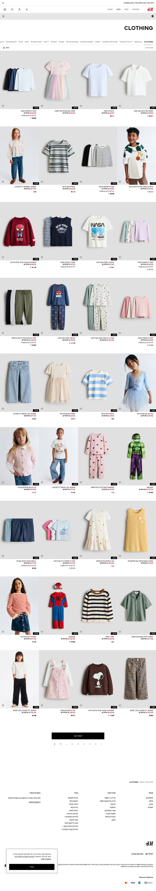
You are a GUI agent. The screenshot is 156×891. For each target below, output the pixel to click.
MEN (126, 9)
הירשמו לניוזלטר (34, 802)
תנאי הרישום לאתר (71, 823)
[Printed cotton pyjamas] (97, 456)
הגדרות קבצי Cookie (70, 829)
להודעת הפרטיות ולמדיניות (24, 856)
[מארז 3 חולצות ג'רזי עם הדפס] (58, 530)
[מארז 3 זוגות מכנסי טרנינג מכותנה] (19, 307)
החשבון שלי (73, 801)
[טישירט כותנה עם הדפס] (97, 231)
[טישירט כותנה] (97, 80)
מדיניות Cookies (71, 817)
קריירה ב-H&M (110, 798)
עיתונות (113, 807)
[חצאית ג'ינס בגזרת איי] (19, 605)
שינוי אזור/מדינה (137, 854)
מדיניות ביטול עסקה (70, 826)
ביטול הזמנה (73, 810)
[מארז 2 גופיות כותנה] (58, 231)
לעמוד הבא (78, 736)
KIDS (119, 9)
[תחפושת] (136, 456)
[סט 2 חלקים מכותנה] (58, 679)
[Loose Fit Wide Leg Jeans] (19, 382)
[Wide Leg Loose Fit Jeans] (136, 679)
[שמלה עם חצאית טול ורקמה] (58, 80)
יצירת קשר (74, 807)
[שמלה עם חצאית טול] (58, 382)
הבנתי (32, 867)
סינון (7, 47)
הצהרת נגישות (110, 817)
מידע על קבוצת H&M (108, 801)
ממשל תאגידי (110, 813)
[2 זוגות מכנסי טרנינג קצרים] (19, 530)
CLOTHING (133, 782)
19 (60, 744)
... (66, 744)
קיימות (113, 804)
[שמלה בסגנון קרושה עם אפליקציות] (136, 530)
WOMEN (135, 9)
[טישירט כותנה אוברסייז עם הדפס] (136, 155)
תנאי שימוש (73, 820)
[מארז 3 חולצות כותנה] (19, 80)
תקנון (114, 820)
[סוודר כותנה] (97, 605)
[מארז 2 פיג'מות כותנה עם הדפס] (97, 307)
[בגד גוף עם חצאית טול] (136, 382)
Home (110, 9)
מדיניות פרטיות (72, 813)
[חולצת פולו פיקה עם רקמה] (136, 80)
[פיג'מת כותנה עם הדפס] (58, 307)
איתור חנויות (73, 804)
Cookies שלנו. (46, 859)
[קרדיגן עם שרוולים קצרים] (19, 456)
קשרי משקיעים (110, 810)
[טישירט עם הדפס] (58, 155)
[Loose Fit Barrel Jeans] (19, 155)
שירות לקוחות (73, 798)
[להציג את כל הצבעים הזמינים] (112, 116)
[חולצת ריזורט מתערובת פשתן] (136, 605)
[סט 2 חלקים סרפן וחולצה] (97, 530)
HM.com (149, 782)
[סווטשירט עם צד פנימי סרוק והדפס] (19, 231)
